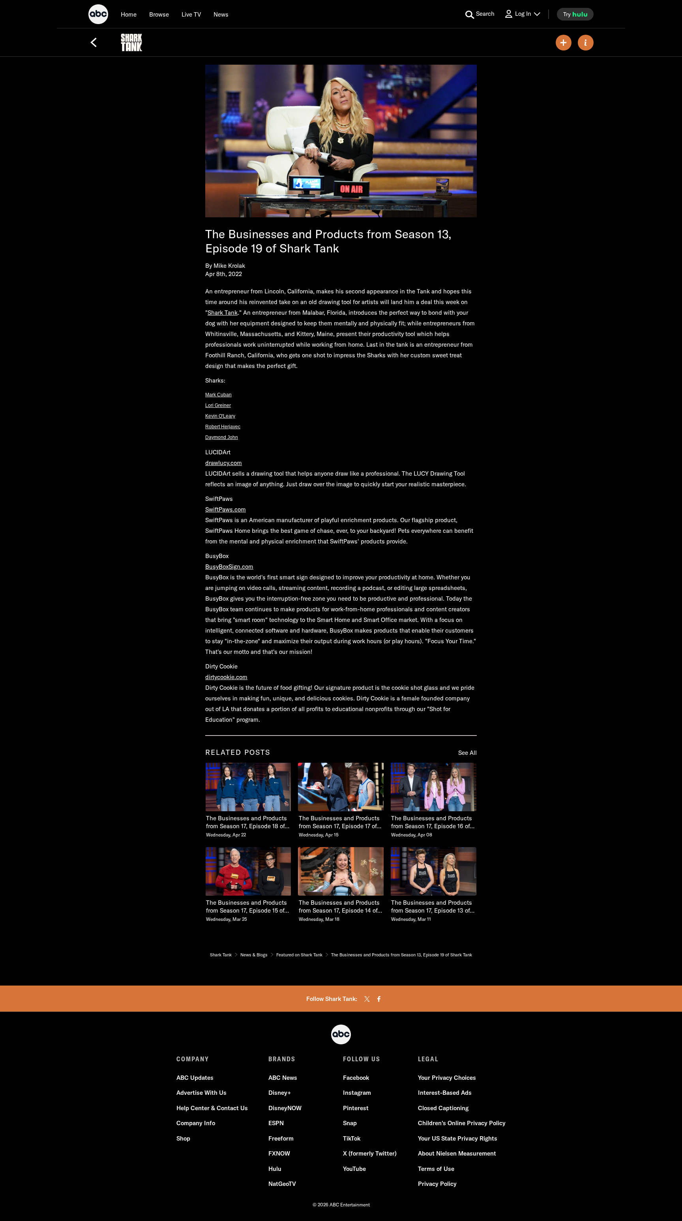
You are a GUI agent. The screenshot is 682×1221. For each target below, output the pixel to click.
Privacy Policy (437, 1183)
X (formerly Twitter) (370, 1153)
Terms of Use (436, 1168)
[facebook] (378, 999)
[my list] (563, 42)
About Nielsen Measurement (457, 1153)
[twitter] (367, 999)
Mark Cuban (218, 395)
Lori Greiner (218, 405)
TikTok (351, 1138)
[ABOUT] (586, 42)
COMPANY (192, 1058)
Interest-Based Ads (445, 1092)
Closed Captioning (443, 1108)
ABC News (282, 1077)
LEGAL (428, 1058)
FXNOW (279, 1153)
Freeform (281, 1138)
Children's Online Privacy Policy (462, 1123)
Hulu (274, 1168)
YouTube (354, 1168)
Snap (350, 1123)
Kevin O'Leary (220, 416)
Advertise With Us (201, 1092)
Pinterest (356, 1108)
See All (467, 752)
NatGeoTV (282, 1183)
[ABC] (98, 15)
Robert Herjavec (222, 426)
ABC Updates (195, 1077)
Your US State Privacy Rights (457, 1138)
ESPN (276, 1123)
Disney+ (279, 1092)
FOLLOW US (361, 1058)
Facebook (356, 1077)
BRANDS (282, 1058)
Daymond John (221, 437)
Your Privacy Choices (447, 1077)
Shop (183, 1138)
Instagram (357, 1092)
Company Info (195, 1123)
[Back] (93, 42)
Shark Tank (223, 312)
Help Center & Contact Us (212, 1108)
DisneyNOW (285, 1108)
